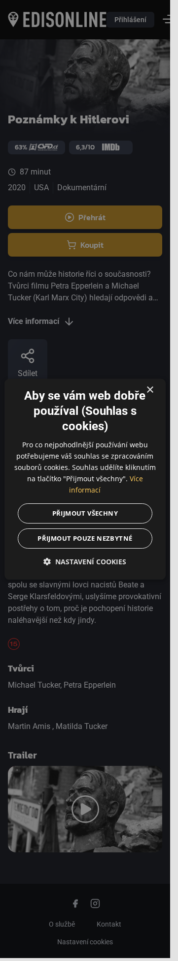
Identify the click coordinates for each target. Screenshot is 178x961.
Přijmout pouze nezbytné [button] (84, 538)
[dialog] (85, 479)
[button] (85, 561)
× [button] (149, 390)
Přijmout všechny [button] (85, 513)
